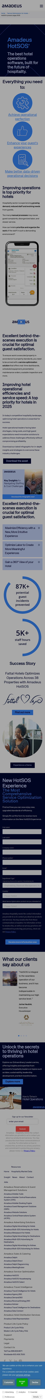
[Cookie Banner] (22, 1381)
